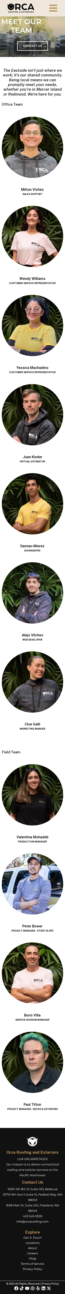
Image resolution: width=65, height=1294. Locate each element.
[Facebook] (16, 1288)
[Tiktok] (22, 1288)
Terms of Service (32, 1264)
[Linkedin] (43, 1288)
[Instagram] (33, 1288)
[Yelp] (38, 1288)
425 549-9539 (32, 1216)
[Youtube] (27, 1288)
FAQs (32, 1258)
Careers (32, 1253)
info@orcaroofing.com (32, 1221)
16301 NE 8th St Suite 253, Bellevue (33, 1189)
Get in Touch (32, 1237)
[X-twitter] (49, 1288)
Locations (33, 1243)
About (32, 1248)
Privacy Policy (32, 1269)
